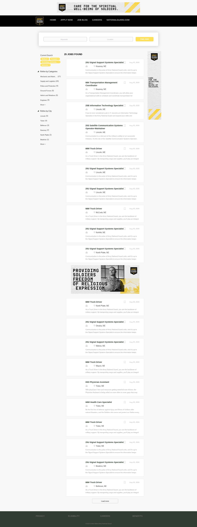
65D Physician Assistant (97, 382)
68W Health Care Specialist (99, 402)
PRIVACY (40, 516)
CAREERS (105, 516)
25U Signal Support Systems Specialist (105, 62)
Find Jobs (144, 39)
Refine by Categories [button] (48, 72)
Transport (54, 59)
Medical (44, 59)
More (42, 105)
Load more (105, 501)
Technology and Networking (51, 62)
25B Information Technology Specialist (104, 105)
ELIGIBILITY (74, 516)
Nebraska (45, 65)
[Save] (125, 62)
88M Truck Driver (94, 148)
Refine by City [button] (46, 111)
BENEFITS (137, 516)
